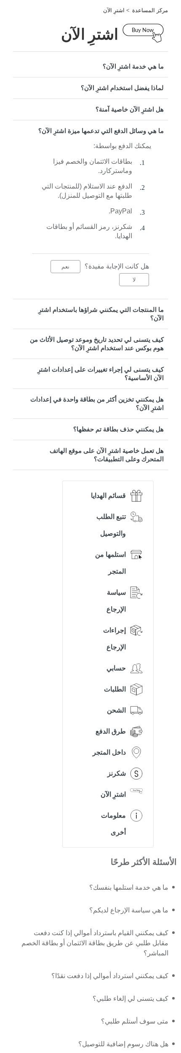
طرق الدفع (111, 731)
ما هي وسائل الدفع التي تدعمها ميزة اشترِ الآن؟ (101, 130)
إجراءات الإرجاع (114, 639)
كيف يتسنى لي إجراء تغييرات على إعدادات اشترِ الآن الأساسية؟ (100, 373)
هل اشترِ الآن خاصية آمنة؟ (130, 109)
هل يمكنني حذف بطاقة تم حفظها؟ (118, 429)
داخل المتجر (109, 752)
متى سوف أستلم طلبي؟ (134, 1021)
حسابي (116, 668)
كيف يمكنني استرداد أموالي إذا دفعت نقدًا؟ (109, 975)
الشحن (116, 710)
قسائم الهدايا (108, 495)
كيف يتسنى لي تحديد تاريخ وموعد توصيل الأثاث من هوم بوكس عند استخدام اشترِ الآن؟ (97, 343)
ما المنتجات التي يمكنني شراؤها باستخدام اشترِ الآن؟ (101, 314)
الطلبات (115, 689)
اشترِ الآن (114, 10)
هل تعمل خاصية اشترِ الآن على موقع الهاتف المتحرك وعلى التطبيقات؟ (107, 455)
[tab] (90, 66)
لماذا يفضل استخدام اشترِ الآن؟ (122, 87)
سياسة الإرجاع (116, 601)
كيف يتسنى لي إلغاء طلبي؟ (130, 998)
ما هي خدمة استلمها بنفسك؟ (128, 887)
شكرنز (116, 773)
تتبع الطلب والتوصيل (111, 525)
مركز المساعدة (150, 10)
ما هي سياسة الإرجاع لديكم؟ (128, 910)
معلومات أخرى (113, 824)
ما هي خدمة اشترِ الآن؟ (133, 66)
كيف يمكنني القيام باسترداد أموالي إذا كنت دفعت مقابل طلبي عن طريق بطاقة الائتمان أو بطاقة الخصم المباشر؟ (94, 943)
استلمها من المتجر (110, 563)
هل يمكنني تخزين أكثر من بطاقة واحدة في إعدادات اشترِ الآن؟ (97, 403)
